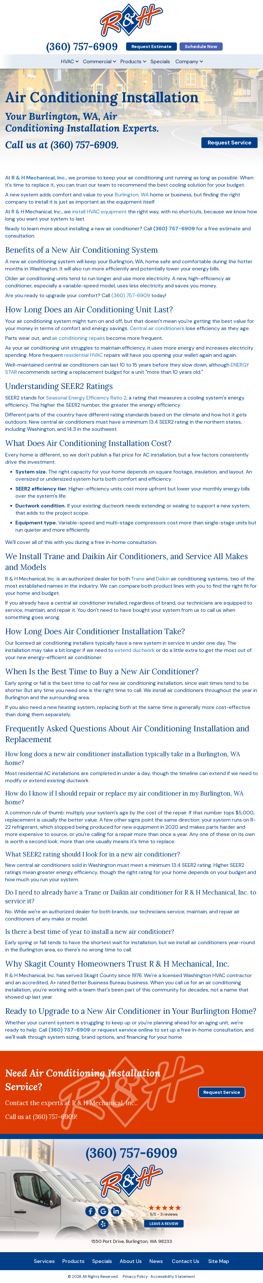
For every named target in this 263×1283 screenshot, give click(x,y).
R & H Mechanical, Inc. (39, 177)
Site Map (218, 1261)
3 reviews (169, 1214)
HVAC (67, 61)
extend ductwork (135, 650)
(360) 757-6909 (83, 145)
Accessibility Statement (173, 1276)
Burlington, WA (132, 194)
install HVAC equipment (99, 211)
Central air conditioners (157, 328)
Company (186, 61)
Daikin (163, 578)
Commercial (97, 61)
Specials (160, 61)
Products (131, 61)
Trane (138, 578)
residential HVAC (83, 355)
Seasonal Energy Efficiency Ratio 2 (86, 397)
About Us (131, 1261)
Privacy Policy (135, 1276)
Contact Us (185, 1261)
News (156, 1261)
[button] (77, 61)
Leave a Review (163, 1223)
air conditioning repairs (78, 338)
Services (44, 1261)
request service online (125, 1029)
